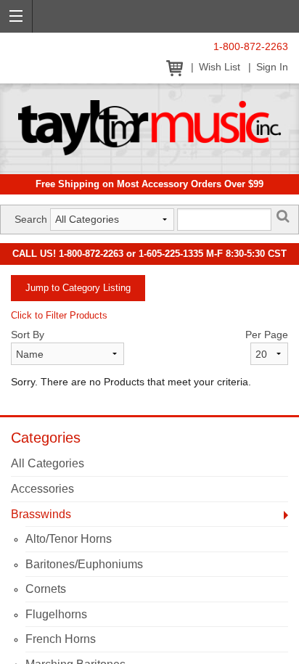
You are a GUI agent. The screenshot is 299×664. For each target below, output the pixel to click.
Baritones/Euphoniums (84, 564)
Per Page (266, 334)
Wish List (219, 67)
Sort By (27, 334)
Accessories (42, 489)
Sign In (272, 67)
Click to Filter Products (59, 315)
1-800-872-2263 (250, 46)
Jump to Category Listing (78, 287)
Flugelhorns (56, 614)
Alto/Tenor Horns (68, 539)
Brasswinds (41, 514)
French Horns (60, 639)
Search (31, 219)
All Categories (47, 463)
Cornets (45, 589)
